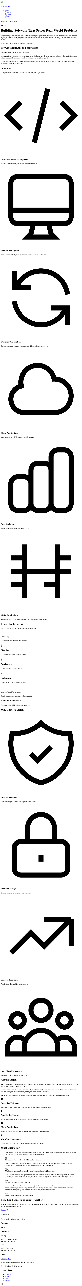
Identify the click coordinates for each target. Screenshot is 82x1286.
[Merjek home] (6, 6)
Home (7, 10)
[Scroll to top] (2, 1284)
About (7, 16)
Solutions (8, 12)
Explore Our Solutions (25, 43)
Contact (7, 18)
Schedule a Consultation (9, 21)
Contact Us (4, 1210)
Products (8, 14)
